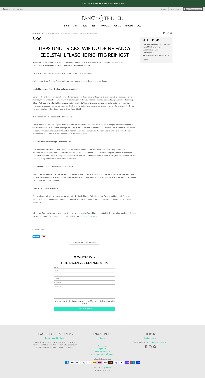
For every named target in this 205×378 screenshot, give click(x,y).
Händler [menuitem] (105, 26)
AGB (102, 343)
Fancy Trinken (106, 368)
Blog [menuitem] (85, 26)
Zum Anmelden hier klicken (55, 338)
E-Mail (56, 275)
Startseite (36, 33)
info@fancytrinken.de (160, 342)
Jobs (102, 341)
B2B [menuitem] (93, 26)
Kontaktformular (150, 338)
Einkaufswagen (194, 9)
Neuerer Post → (92, 243)
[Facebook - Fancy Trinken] (164, 33)
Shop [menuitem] (75, 26)
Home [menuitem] (66, 26)
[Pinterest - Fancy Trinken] (171, 33)
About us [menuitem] (129, 26)
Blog (43, 33)
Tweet (36, 236)
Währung (16, 9)
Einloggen (164, 9)
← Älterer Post (77, 243)
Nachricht (57, 283)
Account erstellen (175, 9)
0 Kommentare (38, 229)
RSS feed (145, 60)
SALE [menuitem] (139, 26)
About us (102, 338)
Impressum (102, 349)
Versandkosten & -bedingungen (102, 354)
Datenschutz (102, 346)
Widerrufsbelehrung (102, 351)
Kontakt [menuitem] (118, 26)
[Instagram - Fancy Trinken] (168, 33)
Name (56, 267)
